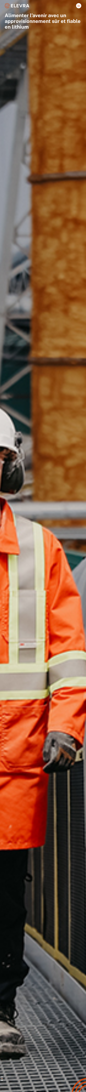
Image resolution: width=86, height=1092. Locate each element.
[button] (2, 1076)
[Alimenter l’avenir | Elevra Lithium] (17, 5)
